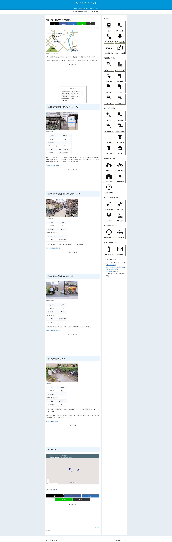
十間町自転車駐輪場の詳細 (53, 248)
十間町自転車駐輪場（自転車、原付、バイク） (73, 93)
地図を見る (64, 100)
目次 (71, 88)
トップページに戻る (52, 489)
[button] (90, 23)
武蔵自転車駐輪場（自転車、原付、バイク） (72, 91)
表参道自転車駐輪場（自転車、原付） (71, 96)
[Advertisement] (73, 75)
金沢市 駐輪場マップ (111, 271)
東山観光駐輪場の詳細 (52, 421)
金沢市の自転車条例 (111, 269)
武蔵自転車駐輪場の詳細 (52, 165)
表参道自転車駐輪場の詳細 (53, 330)
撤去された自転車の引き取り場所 (115, 267)
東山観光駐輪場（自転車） (68, 98)
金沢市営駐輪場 (110, 265)
